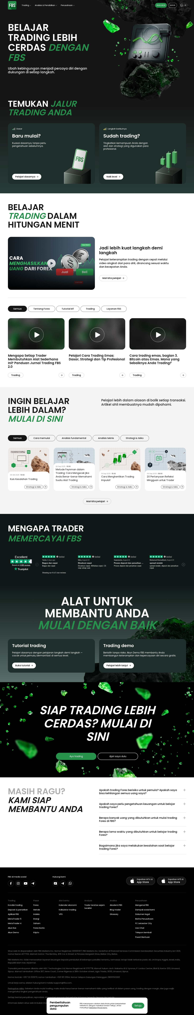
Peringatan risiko (16, 988)
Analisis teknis (106, 438)
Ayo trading (76, 756)
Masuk (172, 5)
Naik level (112, 176)
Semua (17, 308)
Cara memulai (41, 438)
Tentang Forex (41, 308)
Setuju (138, 1005)
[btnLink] (62, 375)
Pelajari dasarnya (25, 176)
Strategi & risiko (135, 438)
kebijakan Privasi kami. (98, 1008)
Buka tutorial (22, 665)
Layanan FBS (114, 308)
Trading (90, 308)
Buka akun (161, 5)
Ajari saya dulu (117, 756)
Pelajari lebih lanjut (117, 665)
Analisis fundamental (74, 438)
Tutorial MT (68, 308)
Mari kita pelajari (111, 278)
